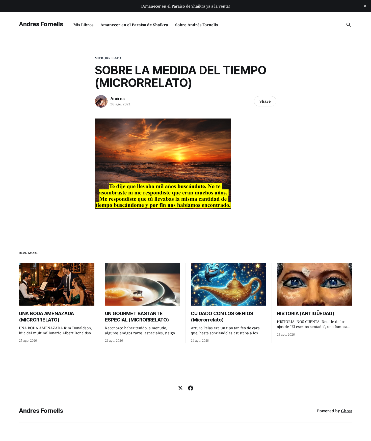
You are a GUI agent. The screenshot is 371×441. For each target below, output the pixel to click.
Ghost (346, 410)
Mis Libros (83, 24)
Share (265, 101)
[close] (365, 6)
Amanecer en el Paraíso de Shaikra (134, 24)
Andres (117, 98)
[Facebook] (190, 388)
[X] (180, 388)
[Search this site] (348, 25)
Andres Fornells (41, 24)
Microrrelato (108, 58)
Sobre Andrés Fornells (196, 24)
